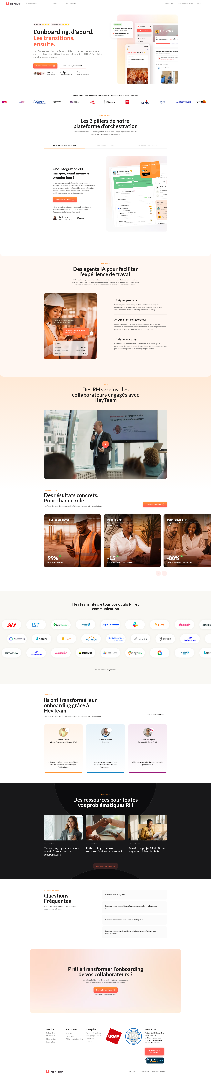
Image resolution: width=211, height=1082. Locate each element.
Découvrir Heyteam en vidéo (73, 66)
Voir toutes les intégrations (105, 670)
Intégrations (50, 1042)
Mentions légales (158, 1071)
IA (47, 4)
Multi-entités (51, 1039)
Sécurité (132, 1071)
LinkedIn (89, 1041)
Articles (69, 1033)
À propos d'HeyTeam (93, 1033)
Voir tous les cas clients (155, 714)
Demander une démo (185, 4)
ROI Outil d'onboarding (74, 1039)
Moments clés (51, 1036)
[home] (13, 3)
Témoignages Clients (93, 1036)
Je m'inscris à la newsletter (154, 1051)
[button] (34, 3)
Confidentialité (143, 1071)
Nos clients (90, 1039)
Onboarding (50, 1033)
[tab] (64, 145)
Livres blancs (70, 1036)
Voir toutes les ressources (105, 866)
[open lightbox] (105, 444)
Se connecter (169, 4)
